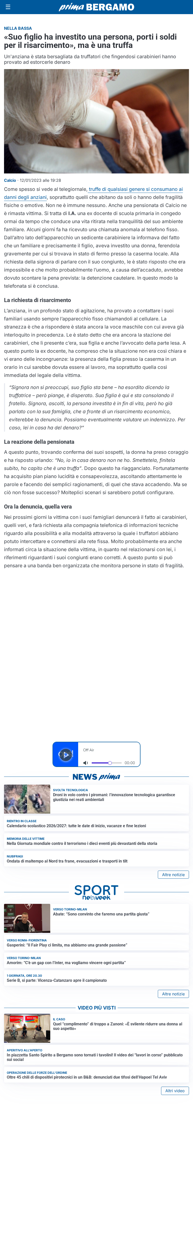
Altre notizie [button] (173, 874)
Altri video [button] (175, 1090)
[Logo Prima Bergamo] (96, 7)
